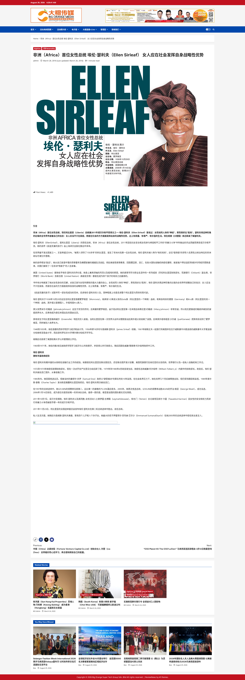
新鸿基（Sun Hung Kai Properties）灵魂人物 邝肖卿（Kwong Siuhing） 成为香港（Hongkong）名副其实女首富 (53, 604)
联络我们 (115, 29)
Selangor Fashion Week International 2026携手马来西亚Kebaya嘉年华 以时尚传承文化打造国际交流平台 (54, 661)
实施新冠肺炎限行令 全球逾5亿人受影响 (142, 601)
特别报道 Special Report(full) (137, 595)
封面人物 (48, 595)
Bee (34, 668)
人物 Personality (49, 48)
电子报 (74, 29)
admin (36, 60)
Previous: (71, 549)
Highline (37, 48)
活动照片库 (61, 29)
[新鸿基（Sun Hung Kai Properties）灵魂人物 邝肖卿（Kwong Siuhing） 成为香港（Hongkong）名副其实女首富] (54, 584)
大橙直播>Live (89, 29)
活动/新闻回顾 (45, 29)
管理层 (103, 29)
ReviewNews (150, 677)
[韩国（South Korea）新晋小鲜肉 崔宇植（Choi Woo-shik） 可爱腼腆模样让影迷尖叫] (99, 584)
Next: (178, 547)
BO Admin (36, 611)
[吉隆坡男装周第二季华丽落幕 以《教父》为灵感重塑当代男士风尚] (145, 640)
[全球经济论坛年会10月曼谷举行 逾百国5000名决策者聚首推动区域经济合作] (99, 640)
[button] (213, 29)
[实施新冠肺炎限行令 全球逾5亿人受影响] (145, 584)
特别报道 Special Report (144, 591)
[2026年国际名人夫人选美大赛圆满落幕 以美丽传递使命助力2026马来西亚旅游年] (190, 640)
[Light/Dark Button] (208, 29)
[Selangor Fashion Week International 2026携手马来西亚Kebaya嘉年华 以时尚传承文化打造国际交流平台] (54, 640)
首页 (32, 29)
